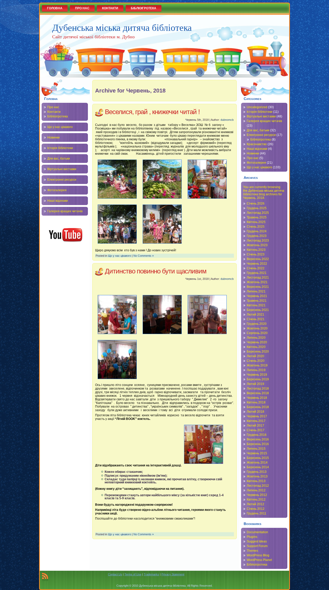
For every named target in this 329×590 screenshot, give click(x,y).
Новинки (53, 137)
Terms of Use (132, 574)
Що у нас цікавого (60, 127)
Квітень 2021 (256, 305)
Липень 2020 (256, 337)
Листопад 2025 (258, 213)
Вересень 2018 (258, 393)
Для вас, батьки (58, 158)
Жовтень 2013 (257, 476)
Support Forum (257, 546)
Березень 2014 (258, 467)
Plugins (252, 537)
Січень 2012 (255, 509)
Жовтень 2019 (257, 365)
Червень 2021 (257, 296)
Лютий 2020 (255, 356)
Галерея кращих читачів (65, 211)
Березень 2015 (258, 458)
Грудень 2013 (257, 472)
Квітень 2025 (256, 222)
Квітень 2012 (256, 499)
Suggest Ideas (257, 541)
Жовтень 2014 (257, 462)
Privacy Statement (172, 574)
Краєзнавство (257, 144)
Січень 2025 (255, 226)
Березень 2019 (258, 379)
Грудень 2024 (257, 231)
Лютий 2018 (255, 411)
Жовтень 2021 (257, 282)
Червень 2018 (257, 398)
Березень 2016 (258, 444)
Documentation (257, 532)
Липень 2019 (256, 370)
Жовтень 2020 (257, 328)
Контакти (54, 112)
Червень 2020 (257, 342)
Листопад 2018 (258, 388)
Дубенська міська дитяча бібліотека (122, 27)
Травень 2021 (257, 300)
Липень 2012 (256, 490)
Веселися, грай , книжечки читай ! (152, 112)
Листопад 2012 (258, 485)
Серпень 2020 (257, 333)
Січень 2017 (255, 430)
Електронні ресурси (61, 179)
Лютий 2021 (255, 314)
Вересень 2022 (258, 259)
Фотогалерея (57, 190)
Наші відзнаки (57, 200)
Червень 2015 (257, 453)
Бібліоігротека (57, 116)
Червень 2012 (257, 495)
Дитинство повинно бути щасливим (155, 271)
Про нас (53, 107)
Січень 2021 (255, 319)
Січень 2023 (255, 254)
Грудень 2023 (257, 236)
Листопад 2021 (258, 277)
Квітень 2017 (256, 421)
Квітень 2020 (256, 347)
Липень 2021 (256, 291)
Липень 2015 (256, 448)
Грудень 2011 (256, 513)
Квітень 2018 (256, 402)
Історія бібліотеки (60, 148)
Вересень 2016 (258, 439)
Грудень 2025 (257, 208)
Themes (252, 550)
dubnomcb (227, 119)
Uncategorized (257, 107)
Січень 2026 (255, 203)
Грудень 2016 (257, 435)
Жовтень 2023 (257, 245)
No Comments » (143, 255)
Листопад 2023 (258, 240)
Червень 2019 (257, 374)
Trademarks (151, 574)
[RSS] (45, 577)
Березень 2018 (258, 407)
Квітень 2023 (256, 250)
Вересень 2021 (258, 287)
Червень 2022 (257, 263)
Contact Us (115, 574)
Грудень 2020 (257, 324)
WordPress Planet (259, 560)
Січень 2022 (255, 268)
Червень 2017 (257, 416)
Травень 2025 (257, 217)
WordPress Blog (258, 555)
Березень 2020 (258, 351)
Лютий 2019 (255, 384)
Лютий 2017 (255, 425)
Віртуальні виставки (61, 169)
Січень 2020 (255, 361)
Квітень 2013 (256, 481)
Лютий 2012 (255, 504)
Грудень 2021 (257, 273)
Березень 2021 (258, 310)
